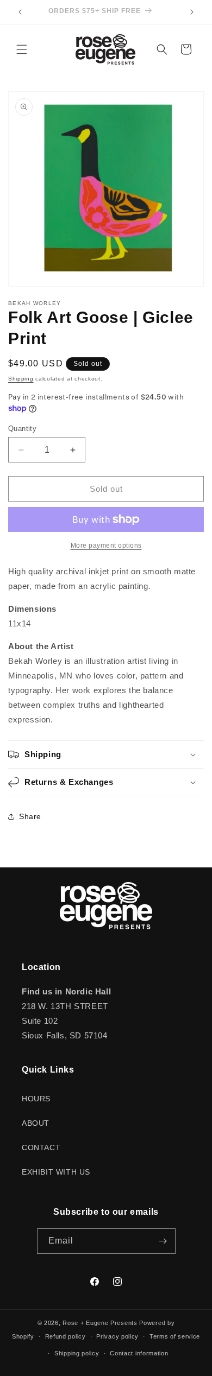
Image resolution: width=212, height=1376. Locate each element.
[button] (22, 49)
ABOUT (35, 1123)
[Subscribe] (163, 1241)
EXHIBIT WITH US (56, 1172)
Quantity (22, 428)
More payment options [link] (106, 545)
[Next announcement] (192, 12)
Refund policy (65, 1336)
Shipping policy (76, 1353)
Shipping (21, 379)
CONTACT (41, 1147)
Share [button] (30, 816)
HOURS (36, 1098)
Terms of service (174, 1336)
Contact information (139, 1353)
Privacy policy (117, 1336)
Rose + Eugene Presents (100, 1323)
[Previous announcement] (20, 12)
